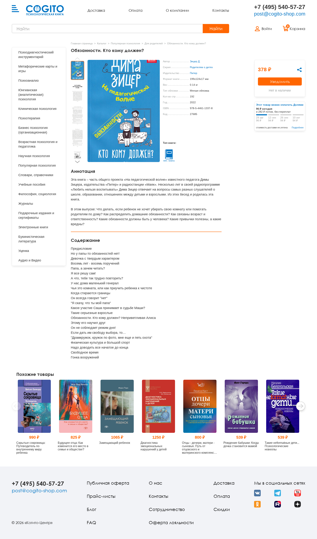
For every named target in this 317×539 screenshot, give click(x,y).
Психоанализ (28, 80)
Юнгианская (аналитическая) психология (30, 94)
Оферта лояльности (171, 522)
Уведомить (280, 81)
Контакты (220, 10)
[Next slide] (77, 161)
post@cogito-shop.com (279, 14)
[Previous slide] (77, 58)
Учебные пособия (31, 184)
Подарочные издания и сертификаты (36, 215)
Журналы (25, 203)
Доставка (96, 10)
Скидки (222, 509)
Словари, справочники (35, 175)
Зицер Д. (195, 61)
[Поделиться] (299, 69)
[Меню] (15, 8)
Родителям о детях (201, 67)
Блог (91, 509)
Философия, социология (37, 194)
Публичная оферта (108, 483)
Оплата (136, 10)
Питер (193, 73)
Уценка (23, 251)
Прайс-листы (101, 496)
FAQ (91, 522)
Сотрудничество (167, 509)
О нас (155, 483)
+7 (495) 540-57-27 (279, 7)
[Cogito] (45, 10)
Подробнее (298, 127)
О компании (177, 10)
